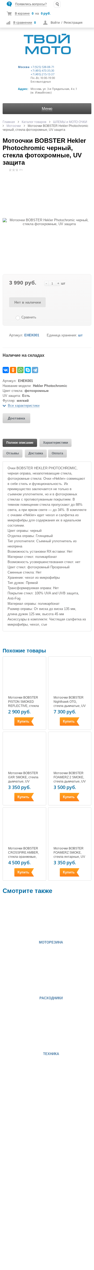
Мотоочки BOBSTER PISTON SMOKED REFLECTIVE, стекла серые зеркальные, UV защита (23, 706)
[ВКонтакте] (6, 370)
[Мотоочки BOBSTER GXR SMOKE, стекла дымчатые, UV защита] (24, 752)
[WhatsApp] (20, 370)
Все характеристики (23, 406)
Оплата (57, 453)
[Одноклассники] (13, 370)
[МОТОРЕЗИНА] (18, 918)
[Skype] (28, 370)
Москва (24, 67)
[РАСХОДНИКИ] (18, 974)
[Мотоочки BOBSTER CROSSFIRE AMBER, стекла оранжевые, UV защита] (24, 827)
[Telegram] (35, 370)
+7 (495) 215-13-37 (42, 74)
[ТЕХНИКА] (18, 1030)
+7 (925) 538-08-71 (42, 67)
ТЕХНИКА (51, 1054)
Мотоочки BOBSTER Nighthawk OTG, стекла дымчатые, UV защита (70, 704)
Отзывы (12, 453)
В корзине (22, 13)
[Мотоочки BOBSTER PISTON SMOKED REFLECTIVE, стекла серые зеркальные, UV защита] (24, 677)
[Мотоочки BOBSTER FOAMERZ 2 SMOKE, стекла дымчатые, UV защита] (70, 752)
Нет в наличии (27, 302)
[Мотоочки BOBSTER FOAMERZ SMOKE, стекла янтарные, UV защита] (70, 827)
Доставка (16, 418)
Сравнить (28, 317)
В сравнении (22, 22)
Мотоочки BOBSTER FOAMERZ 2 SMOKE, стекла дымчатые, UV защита (70, 779)
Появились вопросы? (31, 4)
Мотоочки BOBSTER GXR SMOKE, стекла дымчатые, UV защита (23, 779)
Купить (23, 721)
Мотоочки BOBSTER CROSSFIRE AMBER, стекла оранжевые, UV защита (23, 855)
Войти (55, 22)
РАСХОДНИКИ (51, 998)
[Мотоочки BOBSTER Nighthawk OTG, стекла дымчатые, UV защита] (70, 677)
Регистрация (73, 22)
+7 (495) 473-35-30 (42, 70)
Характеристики (55, 443)
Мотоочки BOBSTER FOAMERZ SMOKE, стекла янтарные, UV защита (69, 855)
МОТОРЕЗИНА (51, 942)
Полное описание (19, 443)
